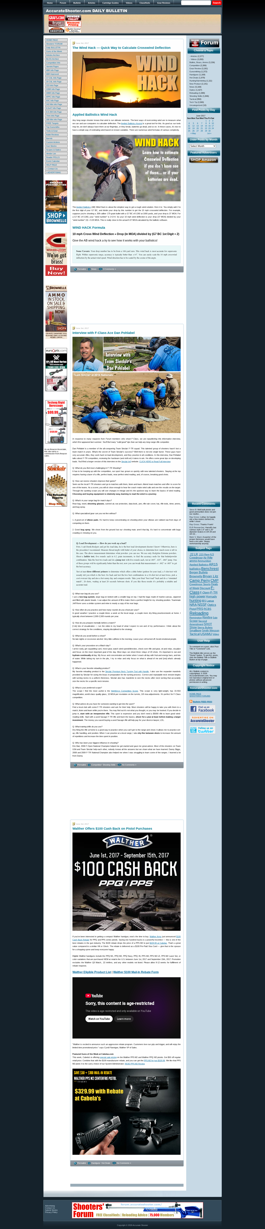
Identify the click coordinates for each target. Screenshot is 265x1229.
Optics (192, 90)
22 (206, 128)
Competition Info (53, 63)
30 (209, 131)
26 (193, 131)
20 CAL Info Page (53, 82)
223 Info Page (52, 85)
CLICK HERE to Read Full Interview (154, 461)
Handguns (95, 1163)
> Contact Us (52, 169)
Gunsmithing (194, 71)
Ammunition (204, 560)
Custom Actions (53, 142)
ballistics (195, 568)
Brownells (195, 576)
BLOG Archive (52, 59)
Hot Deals (105, 1163)
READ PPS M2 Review (135, 1064)
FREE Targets (52, 123)
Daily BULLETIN (53, 47)
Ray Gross (194, 517)
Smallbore (195, 630)
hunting (195, 600)
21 (202, 128)
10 (213, 123)
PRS (199, 609)
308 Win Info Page (54, 119)
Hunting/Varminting (197, 81)
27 (197, 131)
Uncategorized (195, 105)
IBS (204, 600)
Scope (193, 620)
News (93, 269)
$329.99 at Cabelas (158, 943)
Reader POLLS (52, 157)
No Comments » (129, 765)
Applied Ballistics (83, 207)
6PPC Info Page (53, 97)
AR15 (213, 564)
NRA (193, 605)
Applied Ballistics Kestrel (131, 123)
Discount (205, 588)
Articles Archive (53, 55)
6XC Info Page (52, 100)
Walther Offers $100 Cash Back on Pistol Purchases (112, 828)
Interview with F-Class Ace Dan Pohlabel (103, 333)
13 (197, 126)
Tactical (192, 99)
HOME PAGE (52, 40)
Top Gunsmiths (52, 127)
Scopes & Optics (53, 150)
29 (206, 131)
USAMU (206, 634)
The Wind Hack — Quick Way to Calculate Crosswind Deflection (121, 48)
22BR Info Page (53, 89)
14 (202, 126)
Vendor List (51, 153)
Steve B (192, 510)
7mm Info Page (52, 116)
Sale (215, 617)
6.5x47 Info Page (53, 108)
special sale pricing (108, 1057)
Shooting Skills (109, 765)
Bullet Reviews (52, 135)
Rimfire (207, 617)
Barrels (49, 138)
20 (197, 128)
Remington (195, 617)
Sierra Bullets (205, 627)
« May (193, 133)
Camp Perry (199, 580)
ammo (193, 560)
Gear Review (195, 68)
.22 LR (193, 554)
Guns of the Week (54, 51)
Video (216, 634)
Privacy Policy (51, 1212)
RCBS (207, 608)
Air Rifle (208, 557)
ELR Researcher (196, 527)
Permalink (81, 269)
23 (209, 128)
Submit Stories (51, 1210)
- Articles (193, 56)
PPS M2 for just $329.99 (154, 1060)
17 (213, 126)
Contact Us (50, 1208)
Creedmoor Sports (200, 584)
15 (206, 126)
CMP (214, 580)
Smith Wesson (210, 630)
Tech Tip (193, 102)
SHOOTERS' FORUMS (199, 696)
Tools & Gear (52, 131)
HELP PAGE (51, 165)
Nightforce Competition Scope (124, 691)
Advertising (50, 1206)
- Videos (193, 59)
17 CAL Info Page (53, 78)
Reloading (193, 93)
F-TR (214, 592)
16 (209, 126)
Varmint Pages (52, 66)
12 (193, 126)
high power (197, 596)
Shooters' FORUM (54, 44)
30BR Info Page (53, 93)
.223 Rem (204, 554)
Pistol (192, 608)
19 (193, 128)
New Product (195, 84)
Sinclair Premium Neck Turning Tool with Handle (127, 671)
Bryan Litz (210, 576)
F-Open (205, 592)
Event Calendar (53, 161)
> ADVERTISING (53, 172)
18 (189, 128)
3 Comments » (109, 269)
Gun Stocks (51, 146)
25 (189, 131)
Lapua (210, 600)
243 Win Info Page (54, 104)
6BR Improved (52, 74)
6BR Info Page (52, 70)
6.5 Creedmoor (201, 556)
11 (189, 126)
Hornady (211, 596)
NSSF (202, 605)
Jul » (209, 133)
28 (202, 131)
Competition (96, 765)
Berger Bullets (198, 572)
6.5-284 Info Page (54, 112)
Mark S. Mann (195, 537)
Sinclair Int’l (126, 461)
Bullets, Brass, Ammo (198, 62)
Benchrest (210, 568)
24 (213, 128)
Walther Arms (156, 936)
